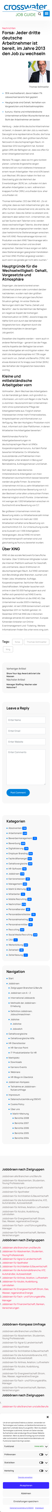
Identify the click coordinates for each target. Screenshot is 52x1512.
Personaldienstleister (20, 914)
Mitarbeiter (14, 894)
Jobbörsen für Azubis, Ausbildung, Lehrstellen (20, 1213)
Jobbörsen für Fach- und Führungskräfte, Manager (24, 1227)
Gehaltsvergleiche (18, 863)
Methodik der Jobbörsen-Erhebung (23, 1004)
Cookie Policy (17, 1104)
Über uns (15, 1109)
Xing (8, 649)
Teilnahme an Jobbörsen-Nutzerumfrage (23, 1088)
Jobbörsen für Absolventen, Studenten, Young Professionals (23, 1182)
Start (11, 978)
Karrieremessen (17, 878)
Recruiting (14, 929)
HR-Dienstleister (17, 1043)
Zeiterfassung (16, 954)
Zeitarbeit (14, 949)
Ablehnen (26, 1493)
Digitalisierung (16, 848)
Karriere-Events (19, 1067)
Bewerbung (14, 843)
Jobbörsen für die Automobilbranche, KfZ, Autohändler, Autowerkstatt (25, 1201)
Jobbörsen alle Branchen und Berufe (21, 1176)
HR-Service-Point (19, 1047)
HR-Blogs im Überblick (22, 1077)
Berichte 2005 (22, 1133)
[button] (47, 1417)
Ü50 (11, 939)
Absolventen (15, 828)
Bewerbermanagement (20, 838)
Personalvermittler (18, 924)
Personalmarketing (18, 919)
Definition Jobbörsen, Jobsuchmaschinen (21, 1013)
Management (15, 883)
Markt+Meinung (21, 1113)
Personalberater (17, 909)
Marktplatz (14, 1057)
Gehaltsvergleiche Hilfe (22, 1038)
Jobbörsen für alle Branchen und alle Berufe (25, 1406)
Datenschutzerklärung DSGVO (22, 1508)
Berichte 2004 (22, 1138)
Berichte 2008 (22, 1118)
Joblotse (15, 1019)
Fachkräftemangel (18, 858)
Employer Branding (18, 853)
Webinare (15, 1072)
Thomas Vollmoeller (37, 641)
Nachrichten (9, 28)
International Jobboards (23, 997)
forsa (17, 641)
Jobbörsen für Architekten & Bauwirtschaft (25, 1196)
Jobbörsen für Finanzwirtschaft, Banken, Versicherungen (24, 1234)
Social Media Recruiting (20, 934)
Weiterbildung (16, 944)
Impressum (39, 1508)
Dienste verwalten (25, 1477)
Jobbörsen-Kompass (19, 1082)
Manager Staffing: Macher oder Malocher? (21, 686)
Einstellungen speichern (26, 1501)
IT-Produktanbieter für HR (24, 1052)
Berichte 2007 (22, 1123)
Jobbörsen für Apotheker (15, 1191)
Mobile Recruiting (18, 899)
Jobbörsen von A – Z (21, 992)
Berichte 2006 (22, 1128)
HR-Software (15, 868)
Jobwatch (17, 1028)
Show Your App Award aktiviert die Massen (23, 675)
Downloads (16, 1062)
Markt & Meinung (17, 888)
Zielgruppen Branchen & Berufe (26, 987)
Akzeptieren (26, 1485)
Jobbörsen (14, 873)
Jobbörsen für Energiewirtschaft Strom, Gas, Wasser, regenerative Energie (23, 1220)
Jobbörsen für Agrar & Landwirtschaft (22, 1187)
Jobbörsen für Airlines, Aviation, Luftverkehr (25, 1207)
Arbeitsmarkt (15, 833)
